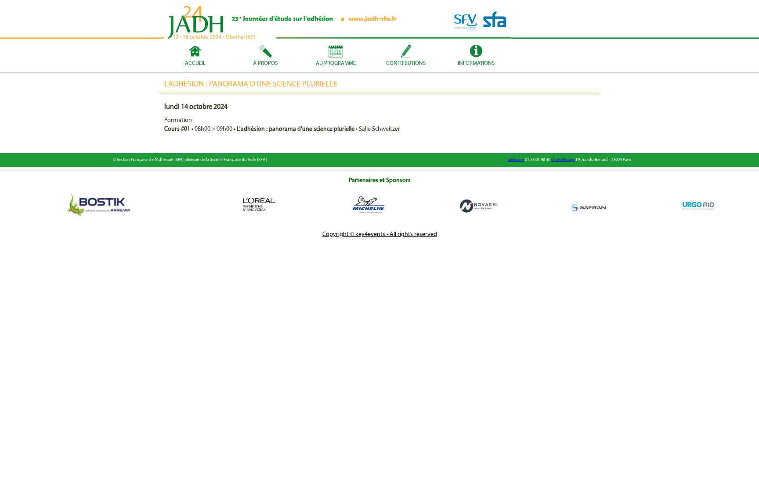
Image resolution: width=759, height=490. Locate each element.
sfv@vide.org (563, 159)
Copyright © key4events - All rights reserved (379, 234)
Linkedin (516, 159)
